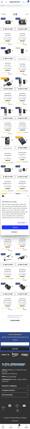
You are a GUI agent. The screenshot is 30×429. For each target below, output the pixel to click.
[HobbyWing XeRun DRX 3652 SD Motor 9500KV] (22, 287)
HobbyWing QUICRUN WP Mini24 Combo (8, 271)
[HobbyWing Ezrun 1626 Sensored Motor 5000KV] (8, 51)
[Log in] (24, 2)
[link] (11, 426)
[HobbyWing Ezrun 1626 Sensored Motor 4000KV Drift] (22, 22)
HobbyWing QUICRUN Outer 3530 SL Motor (8, 241)
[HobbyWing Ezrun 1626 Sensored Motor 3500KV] (8, 22)
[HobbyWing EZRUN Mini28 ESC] (8, 140)
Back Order (9, 89)
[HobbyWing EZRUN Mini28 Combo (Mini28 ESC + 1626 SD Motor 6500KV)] (22, 111)
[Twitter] (18, 410)
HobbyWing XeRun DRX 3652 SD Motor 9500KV (22, 300)
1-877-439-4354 (11, 376)
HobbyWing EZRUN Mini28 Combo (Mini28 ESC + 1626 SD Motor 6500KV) (22, 124)
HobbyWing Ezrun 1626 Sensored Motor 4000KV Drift (22, 35)
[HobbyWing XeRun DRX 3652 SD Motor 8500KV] (8, 287)
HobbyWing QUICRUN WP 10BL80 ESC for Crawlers (22, 240)
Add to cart (9, 29)
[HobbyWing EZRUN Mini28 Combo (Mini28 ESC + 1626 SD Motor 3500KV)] (8, 82)
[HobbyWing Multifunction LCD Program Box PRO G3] (8, 169)
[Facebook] (10, 405)
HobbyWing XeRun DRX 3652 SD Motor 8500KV (7, 300)
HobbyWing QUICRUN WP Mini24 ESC (22, 271)
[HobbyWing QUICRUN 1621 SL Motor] (22, 169)
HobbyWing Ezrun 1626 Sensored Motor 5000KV (8, 64)
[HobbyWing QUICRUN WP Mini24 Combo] (8, 257)
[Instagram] (17, 405)
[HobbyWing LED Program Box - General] (22, 140)
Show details (21, 222)
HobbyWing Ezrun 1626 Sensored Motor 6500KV (22, 65)
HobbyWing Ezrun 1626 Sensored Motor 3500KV (8, 35)
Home (2, 5)
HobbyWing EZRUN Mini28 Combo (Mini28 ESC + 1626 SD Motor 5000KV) (8, 124)
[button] (14, 14)
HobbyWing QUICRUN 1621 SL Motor (22, 183)
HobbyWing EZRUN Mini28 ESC (7, 155)
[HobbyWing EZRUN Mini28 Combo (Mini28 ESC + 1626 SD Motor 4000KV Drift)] (22, 82)
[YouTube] (24, 405)
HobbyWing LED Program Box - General (22, 154)
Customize (14, 232)
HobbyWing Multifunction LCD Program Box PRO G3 (7, 183)
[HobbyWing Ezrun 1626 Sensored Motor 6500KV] (22, 51)
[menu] (2, 2)
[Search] (6, 2)
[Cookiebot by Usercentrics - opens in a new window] (19, 196)
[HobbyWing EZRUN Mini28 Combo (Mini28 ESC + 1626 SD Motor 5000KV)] (8, 111)
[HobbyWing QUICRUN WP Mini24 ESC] (22, 257)
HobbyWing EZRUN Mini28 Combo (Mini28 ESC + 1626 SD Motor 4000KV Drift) (22, 95)
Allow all (15, 227)
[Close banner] (27, 196)
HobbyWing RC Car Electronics (14, 5)
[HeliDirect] (5, 355)
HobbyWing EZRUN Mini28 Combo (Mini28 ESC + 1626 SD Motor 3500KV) (8, 95)
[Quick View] (12, 21)
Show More (15, 320)
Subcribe (15, 349)
